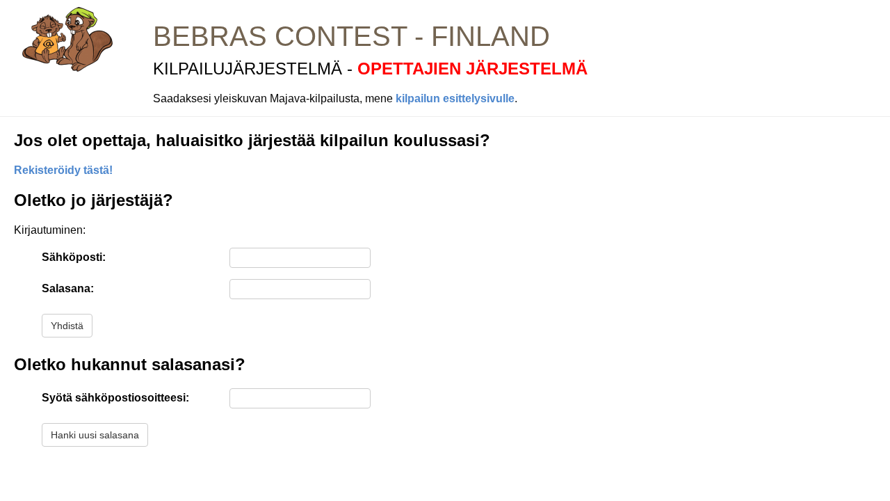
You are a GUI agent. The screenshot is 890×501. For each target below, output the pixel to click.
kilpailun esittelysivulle (455, 98)
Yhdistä (67, 325)
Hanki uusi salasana (95, 434)
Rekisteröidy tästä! (63, 170)
